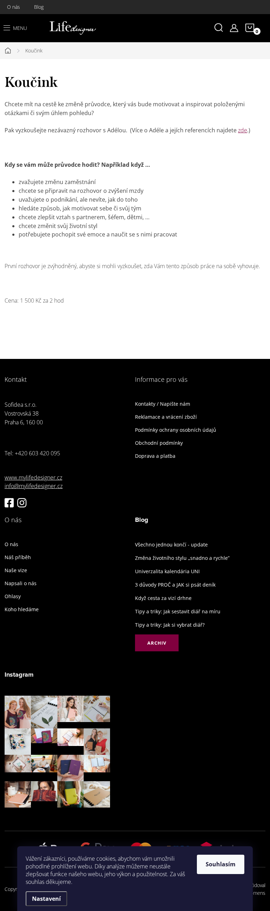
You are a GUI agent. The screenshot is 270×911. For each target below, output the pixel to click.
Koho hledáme (22, 609)
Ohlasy (13, 596)
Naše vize (16, 570)
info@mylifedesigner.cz (34, 486)
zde (242, 130)
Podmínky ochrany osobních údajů (175, 430)
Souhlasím (221, 864)
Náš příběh (18, 557)
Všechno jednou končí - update (171, 544)
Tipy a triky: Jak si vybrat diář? (170, 624)
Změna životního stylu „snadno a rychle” (182, 558)
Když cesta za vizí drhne (163, 598)
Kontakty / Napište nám (162, 404)
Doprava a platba (155, 456)
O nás (13, 7)
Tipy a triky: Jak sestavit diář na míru (177, 611)
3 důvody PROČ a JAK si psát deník (175, 584)
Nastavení (46, 899)
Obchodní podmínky (159, 443)
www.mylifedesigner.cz (33, 477)
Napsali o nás (21, 583)
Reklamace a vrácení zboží (166, 417)
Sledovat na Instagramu (62, 818)
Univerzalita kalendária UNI (167, 571)
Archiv (156, 643)
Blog (39, 7)
